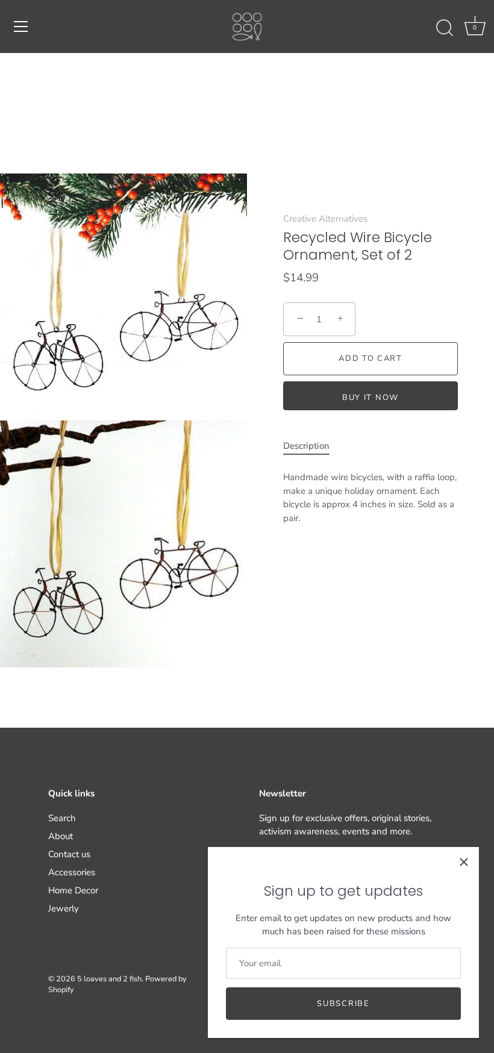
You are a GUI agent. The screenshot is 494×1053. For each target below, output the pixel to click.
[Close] (464, 862)
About (60, 836)
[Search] (444, 28)
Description (306, 446)
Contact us (69, 854)
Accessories (71, 872)
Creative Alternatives (325, 219)
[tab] (312, 446)
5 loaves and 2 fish (109, 978)
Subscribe (343, 1003)
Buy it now (370, 397)
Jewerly (63, 908)
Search (62, 818)
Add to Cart (370, 358)
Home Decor (73, 890)
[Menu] (21, 26)
